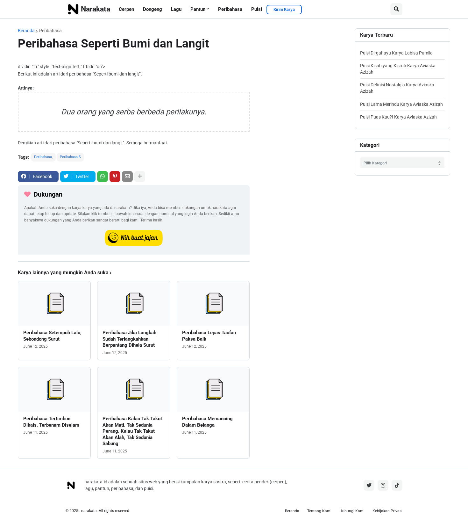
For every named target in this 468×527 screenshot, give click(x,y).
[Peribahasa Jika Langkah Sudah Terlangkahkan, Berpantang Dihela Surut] (133, 303)
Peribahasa (230, 9)
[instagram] (383, 485)
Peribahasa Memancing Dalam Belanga (207, 422)
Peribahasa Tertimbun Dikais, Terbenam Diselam (51, 422)
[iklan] (134, 261)
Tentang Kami (319, 511)
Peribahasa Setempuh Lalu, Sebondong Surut (52, 336)
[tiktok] (397, 485)
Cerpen (126, 9)
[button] (396, 9)
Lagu (176, 9)
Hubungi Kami (352, 511)
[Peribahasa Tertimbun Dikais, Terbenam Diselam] (54, 389)
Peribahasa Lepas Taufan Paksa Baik (209, 336)
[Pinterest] (115, 176)
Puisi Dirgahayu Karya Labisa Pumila (396, 52)
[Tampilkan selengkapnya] (139, 176)
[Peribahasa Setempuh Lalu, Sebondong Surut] (54, 303)
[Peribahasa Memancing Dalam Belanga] (213, 389)
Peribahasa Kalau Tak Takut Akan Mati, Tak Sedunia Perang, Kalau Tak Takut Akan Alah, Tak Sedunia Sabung (132, 431)
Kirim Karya (284, 9)
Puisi (256, 9)
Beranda (26, 30)
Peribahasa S (70, 157)
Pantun (197, 9)
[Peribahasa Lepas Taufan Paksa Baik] (213, 303)
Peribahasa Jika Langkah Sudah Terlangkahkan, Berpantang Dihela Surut (129, 339)
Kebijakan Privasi (387, 511)
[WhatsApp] (102, 176)
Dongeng (152, 9)
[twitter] (369, 485)
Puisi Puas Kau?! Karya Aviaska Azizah (398, 116)
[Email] (127, 176)
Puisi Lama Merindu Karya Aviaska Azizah (401, 104)
